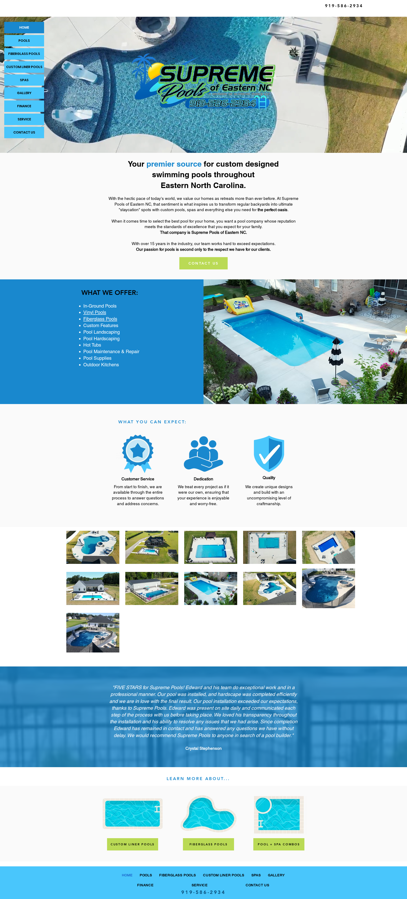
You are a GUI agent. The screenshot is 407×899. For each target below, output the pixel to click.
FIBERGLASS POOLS (24, 53)
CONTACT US (24, 132)
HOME (24, 27)
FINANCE (24, 106)
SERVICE (24, 119)
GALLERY (24, 93)
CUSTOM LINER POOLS (24, 66)
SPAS (24, 80)
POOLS (24, 40)
